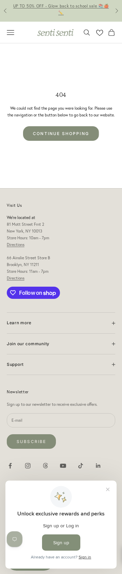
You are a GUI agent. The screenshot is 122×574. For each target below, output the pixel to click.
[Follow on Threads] (45, 465)
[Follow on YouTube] (63, 465)
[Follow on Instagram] (27, 465)
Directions (15, 244)
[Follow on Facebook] (10, 465)
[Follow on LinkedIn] (98, 465)
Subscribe (31, 441)
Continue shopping (61, 133)
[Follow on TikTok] (80, 465)
